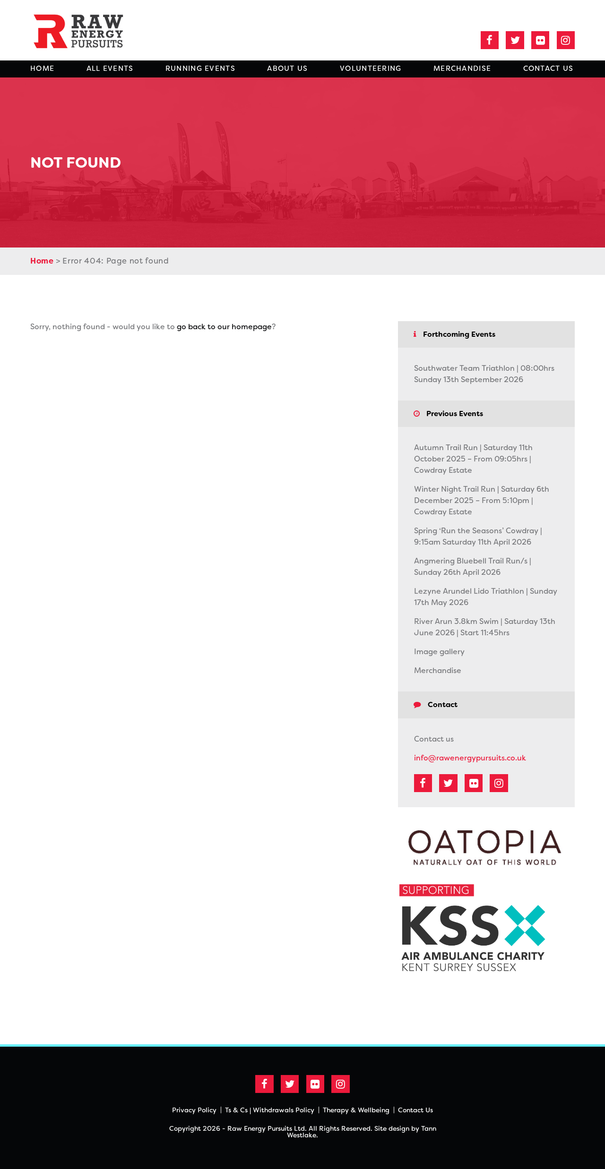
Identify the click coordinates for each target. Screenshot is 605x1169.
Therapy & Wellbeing (356, 1110)
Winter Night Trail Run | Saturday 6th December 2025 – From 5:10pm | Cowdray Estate (481, 500)
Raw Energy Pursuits (84, 30)
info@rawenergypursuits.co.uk (470, 758)
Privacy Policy (194, 1110)
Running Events (200, 68)
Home (42, 68)
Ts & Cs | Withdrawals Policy (269, 1110)
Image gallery (439, 652)
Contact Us (548, 68)
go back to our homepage (224, 327)
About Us (287, 68)
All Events (110, 68)
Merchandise (462, 68)
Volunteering (370, 68)
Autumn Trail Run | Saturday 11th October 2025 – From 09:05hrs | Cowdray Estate (473, 459)
